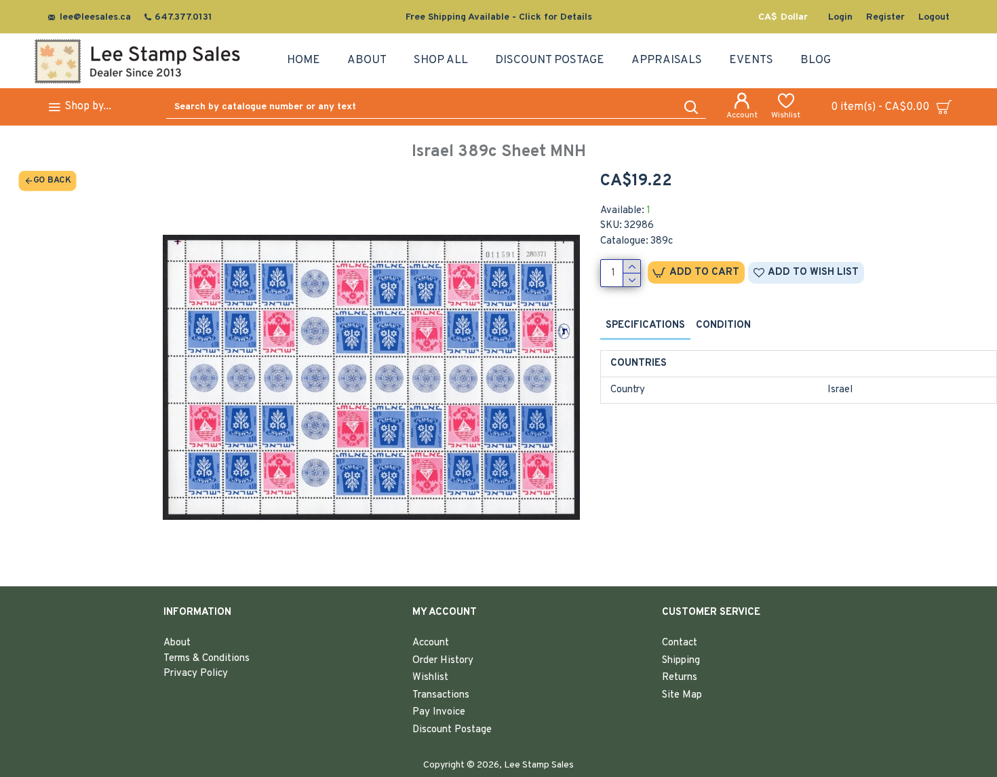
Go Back (52, 180)
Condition (723, 325)
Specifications (645, 325)
